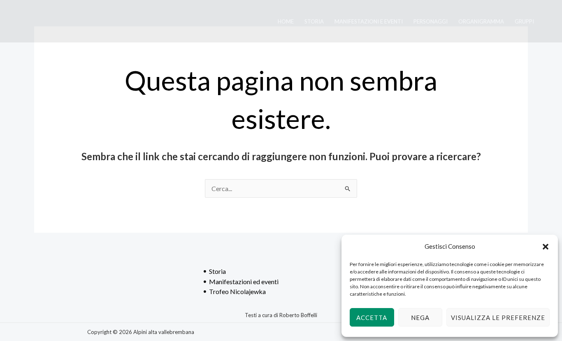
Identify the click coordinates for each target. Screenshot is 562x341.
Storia (314, 21)
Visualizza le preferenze (498, 317)
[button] (545, 247)
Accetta (371, 317)
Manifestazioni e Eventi (368, 21)
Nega (420, 317)
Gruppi (524, 21)
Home (286, 21)
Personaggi (430, 21)
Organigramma (481, 21)
